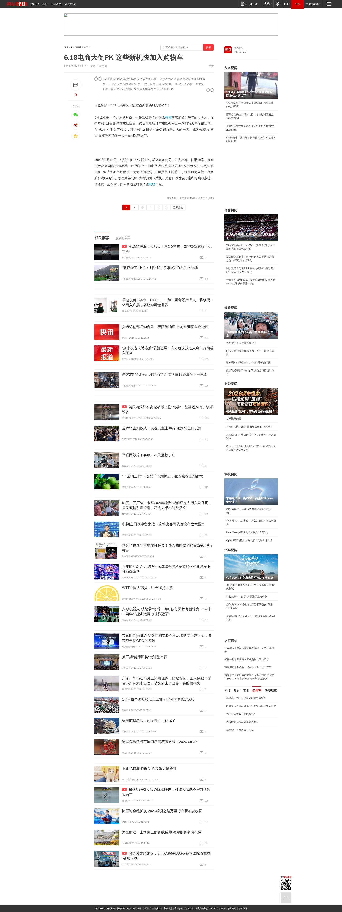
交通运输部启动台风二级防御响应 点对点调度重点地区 (165, 327)
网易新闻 (238, 48)
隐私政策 (189, 908)
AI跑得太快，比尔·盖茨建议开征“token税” (249, 426)
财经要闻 (230, 383)
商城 (168, 117)
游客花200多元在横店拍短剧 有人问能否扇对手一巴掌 (164, 375)
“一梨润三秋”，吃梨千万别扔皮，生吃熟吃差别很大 (162, 476)
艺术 (246, 690)
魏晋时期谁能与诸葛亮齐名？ (242, 722)
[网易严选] (267, 4)
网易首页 (35, 4)
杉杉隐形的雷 (233, 418)
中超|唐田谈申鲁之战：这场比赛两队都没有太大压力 (163, 524)
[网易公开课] (254, 4)
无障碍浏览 (57, 4)
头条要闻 (230, 68)
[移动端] (243, 4)
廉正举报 (232, 908)
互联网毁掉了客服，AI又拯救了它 (148, 455)
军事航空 (271, 690)
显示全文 (178, 207)
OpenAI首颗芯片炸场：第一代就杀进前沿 (249, 540)
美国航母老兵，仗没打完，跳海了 (148, 721)
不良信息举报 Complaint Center (211, 908)
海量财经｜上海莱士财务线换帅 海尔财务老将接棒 (161, 832)
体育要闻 (230, 210)
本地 (227, 690)
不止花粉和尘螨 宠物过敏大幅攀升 (149, 768)
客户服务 (179, 908)
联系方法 (158, 908)
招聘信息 (168, 908)
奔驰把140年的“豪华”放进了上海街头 (246, 596)
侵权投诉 (243, 908)
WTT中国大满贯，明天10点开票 (147, 588)
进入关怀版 (70, 4)
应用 (44, 4)
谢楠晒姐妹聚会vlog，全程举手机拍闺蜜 (248, 362)
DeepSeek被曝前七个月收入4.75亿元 (247, 532)
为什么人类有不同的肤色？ (241, 714)
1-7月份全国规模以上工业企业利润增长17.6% (158, 699)
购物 (152, 184)
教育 (237, 690)
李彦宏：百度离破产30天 (240, 730)
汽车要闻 (230, 550)
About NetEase (133, 908)
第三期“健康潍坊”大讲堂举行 (144, 657)
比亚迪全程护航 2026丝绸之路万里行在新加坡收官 (162, 811)
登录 (298, 4)
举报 (211, 66)
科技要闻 (230, 474)
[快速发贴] (75, 85)
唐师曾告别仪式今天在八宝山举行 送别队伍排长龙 (161, 428)
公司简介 (147, 908)
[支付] (278, 4)
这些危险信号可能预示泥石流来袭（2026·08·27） (161, 742)
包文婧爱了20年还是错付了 (241, 342)
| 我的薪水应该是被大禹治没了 (246, 659)
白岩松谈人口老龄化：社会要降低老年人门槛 (251, 706)
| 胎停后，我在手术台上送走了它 (247, 667)
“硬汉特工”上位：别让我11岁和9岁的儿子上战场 (160, 268)
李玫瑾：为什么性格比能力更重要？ (246, 697)
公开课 (257, 690)
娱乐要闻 (230, 308)
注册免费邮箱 (312, 4)
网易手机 (79, 47)
